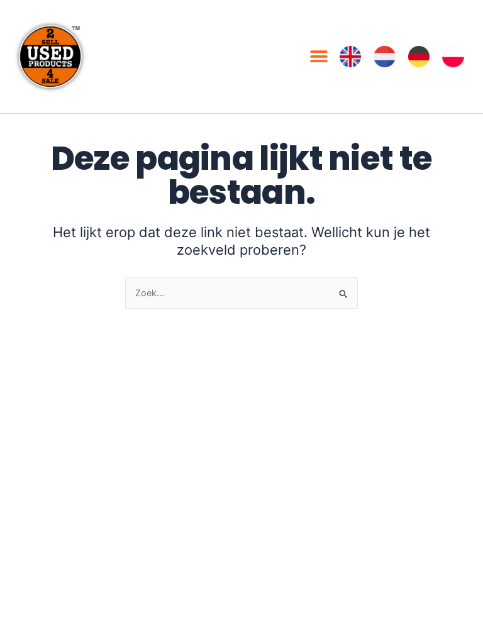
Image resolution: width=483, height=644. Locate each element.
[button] (319, 57)
